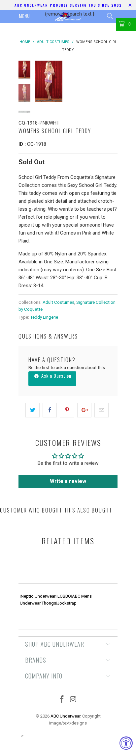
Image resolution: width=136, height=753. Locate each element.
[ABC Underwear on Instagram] (74, 700)
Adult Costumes (58, 302)
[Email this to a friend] (101, 410)
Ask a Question (55, 375)
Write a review (68, 481)
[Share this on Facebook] (50, 410)
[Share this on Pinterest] (67, 410)
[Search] (109, 16)
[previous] (41, 81)
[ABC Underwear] (68, 16)
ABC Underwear (65, 716)
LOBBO (64, 596)
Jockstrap (67, 603)
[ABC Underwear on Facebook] (62, 700)
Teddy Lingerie (44, 317)
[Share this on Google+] (84, 410)
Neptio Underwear (38, 596)
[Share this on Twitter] (32, 410)
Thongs (49, 603)
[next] (111, 81)
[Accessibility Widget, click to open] (126, 743)
